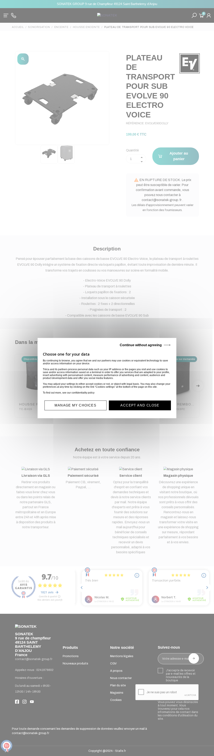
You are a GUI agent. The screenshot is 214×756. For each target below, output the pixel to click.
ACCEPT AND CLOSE (139, 405)
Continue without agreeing (141, 345)
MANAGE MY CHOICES (75, 405)
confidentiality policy (82, 392)
